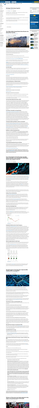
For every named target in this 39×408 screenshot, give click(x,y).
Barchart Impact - (7, 33)
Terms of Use (31, 27)
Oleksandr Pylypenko (2, 18)
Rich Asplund (1, 19)
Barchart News (1, 6)
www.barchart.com (9, 223)
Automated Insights (15, 23)
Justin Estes (1, 17)
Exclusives (1, 7)
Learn (21, 3)
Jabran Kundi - (7, 160)
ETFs (5, 3)
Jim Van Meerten (1, 16)
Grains (0, 25)
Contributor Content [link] (12, 9)
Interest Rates (1, 32)
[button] (38, 3)
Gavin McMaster (1, 15)
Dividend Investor (1, 38)
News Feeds (1, 9)
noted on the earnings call (9, 230)
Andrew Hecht (1, 11)
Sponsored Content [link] (16, 33)
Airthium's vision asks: (8, 91)
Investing (14, 3)
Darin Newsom (1, 13)
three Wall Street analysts (13, 244)
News (17, 3)
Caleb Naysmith (1, 12)
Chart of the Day (1, 8)
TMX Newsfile (1, 45)
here (22, 265)
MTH (30, 11)
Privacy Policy (35, 27)
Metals (0, 26)
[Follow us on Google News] (14, 11)
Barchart (9, 160)
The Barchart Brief (1, 36)
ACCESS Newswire (1, 43)
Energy (0, 24)
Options (4, 3)
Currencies (11, 3)
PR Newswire (1, 46)
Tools (19, 3)
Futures (8, 3)
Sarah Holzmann (1, 21)
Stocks (1, 3)
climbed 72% (11, 211)
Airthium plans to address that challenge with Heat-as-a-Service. (13, 123)
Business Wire (1, 44)
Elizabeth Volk (1, 14)
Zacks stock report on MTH (18, 24)
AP (6, 9)
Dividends (1, 30)
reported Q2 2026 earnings (14, 226)
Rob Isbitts (1, 20)
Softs (0, 27)
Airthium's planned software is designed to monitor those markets (13, 86)
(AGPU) (22, 184)
